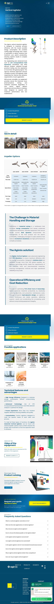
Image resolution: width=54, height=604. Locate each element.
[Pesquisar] (46, 3)
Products (27, 565)
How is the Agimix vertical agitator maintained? (18, 549)
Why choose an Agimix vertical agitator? (16, 529)
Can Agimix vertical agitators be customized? (18, 541)
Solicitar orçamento (39, 503)
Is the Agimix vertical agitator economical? (17, 537)
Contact (27, 568)
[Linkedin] (44, 568)
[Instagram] (44, 566)
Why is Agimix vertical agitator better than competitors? (21, 553)
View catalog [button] (8, 487)
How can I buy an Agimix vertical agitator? (17, 557)
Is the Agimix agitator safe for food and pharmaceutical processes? (24, 545)
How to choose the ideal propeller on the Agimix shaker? (21, 533)
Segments (36, 565)
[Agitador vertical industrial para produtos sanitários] (9, 143)
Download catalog (16, 26)
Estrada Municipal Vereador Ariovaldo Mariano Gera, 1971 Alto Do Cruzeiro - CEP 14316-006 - (26, 587)
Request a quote (27, 120)
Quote (8, 26)
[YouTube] (42, 566)
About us (18, 565)
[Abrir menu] (49, 3)
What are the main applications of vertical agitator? (20, 525)
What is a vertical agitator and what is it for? (17, 521)
